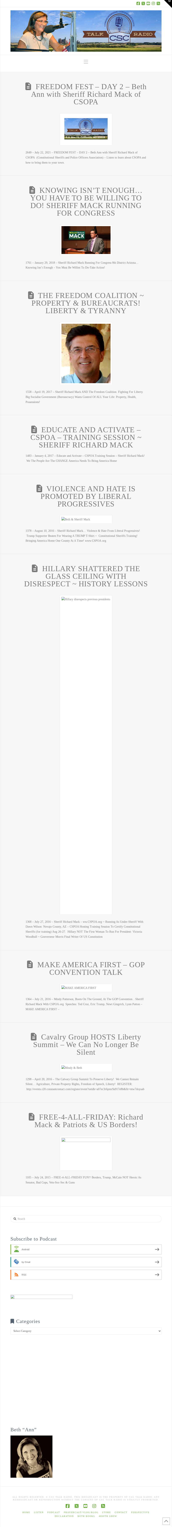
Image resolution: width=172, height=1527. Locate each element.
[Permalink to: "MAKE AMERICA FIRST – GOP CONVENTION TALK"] (86, 988)
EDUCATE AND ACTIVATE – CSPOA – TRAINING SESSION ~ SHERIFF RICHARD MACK (85, 437)
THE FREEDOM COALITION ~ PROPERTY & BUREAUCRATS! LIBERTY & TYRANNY (87, 303)
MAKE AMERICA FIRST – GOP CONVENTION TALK (91, 968)
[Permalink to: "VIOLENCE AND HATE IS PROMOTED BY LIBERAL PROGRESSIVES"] (86, 519)
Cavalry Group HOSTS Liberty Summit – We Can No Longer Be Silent (87, 1044)
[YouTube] (148, 3)
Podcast (53, 1512)
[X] (143, 3)
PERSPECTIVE (140, 1512)
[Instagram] (153, 3)
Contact (121, 1512)
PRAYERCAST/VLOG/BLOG (81, 1512)
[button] (86, 61)
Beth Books (86, 1516)
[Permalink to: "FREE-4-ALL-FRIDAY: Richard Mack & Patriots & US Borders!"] (86, 1153)
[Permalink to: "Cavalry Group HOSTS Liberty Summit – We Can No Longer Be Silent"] (86, 1067)
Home (26, 1512)
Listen (39, 1512)
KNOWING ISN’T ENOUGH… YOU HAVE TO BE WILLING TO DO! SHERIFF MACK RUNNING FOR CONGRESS (86, 201)
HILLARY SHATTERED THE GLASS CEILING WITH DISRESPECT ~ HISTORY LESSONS (86, 576)
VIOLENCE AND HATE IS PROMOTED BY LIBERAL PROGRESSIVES (88, 496)
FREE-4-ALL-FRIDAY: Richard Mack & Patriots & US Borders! (88, 1121)
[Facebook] (138, 3)
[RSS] (159, 3)
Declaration (64, 1516)
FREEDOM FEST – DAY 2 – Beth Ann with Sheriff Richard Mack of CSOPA (89, 94)
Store (106, 1512)
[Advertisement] (86, 1383)
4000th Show (108, 1516)
